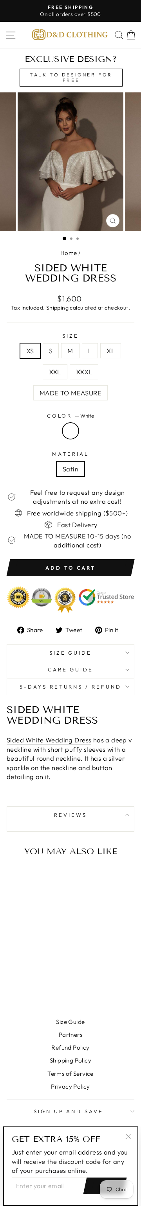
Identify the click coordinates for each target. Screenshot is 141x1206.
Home (68, 253)
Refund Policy (70, 1047)
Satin (70, 469)
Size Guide (70, 653)
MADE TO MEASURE (70, 393)
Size (70, 336)
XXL (55, 372)
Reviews (70, 815)
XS (30, 351)
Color (70, 416)
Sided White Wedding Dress (49, 740)
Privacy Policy (70, 1086)
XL (111, 351)
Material (70, 454)
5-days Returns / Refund (70, 687)
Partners (70, 1034)
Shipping (57, 307)
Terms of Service (70, 1073)
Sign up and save (69, 1111)
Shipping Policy (70, 1060)
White (70, 431)
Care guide (71, 669)
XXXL (84, 372)
